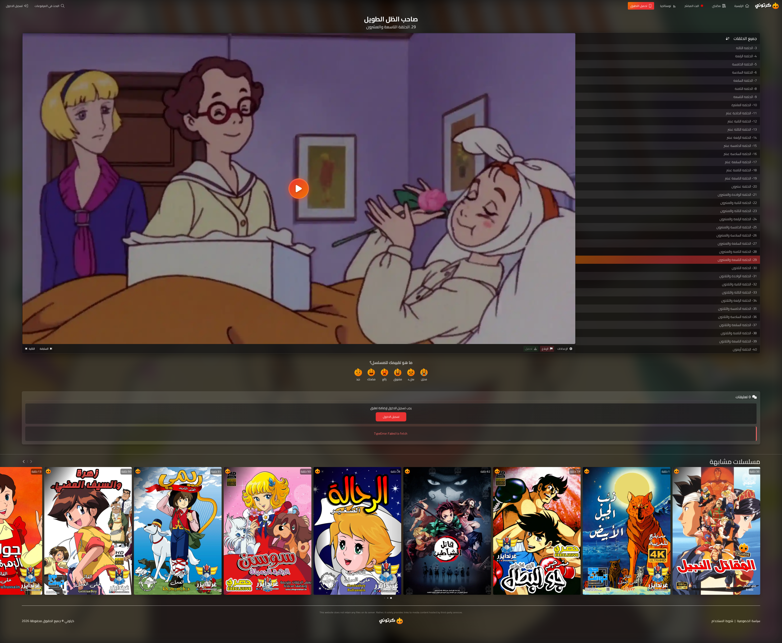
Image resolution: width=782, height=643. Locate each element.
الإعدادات (562, 348)
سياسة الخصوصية (748, 620)
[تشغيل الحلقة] (299, 188)
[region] (299, 188)
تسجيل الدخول (391, 416)
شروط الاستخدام (722, 620)
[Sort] (728, 38)
